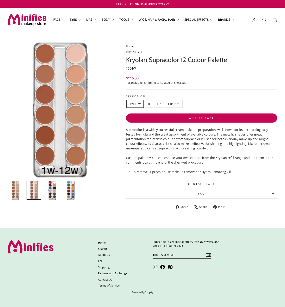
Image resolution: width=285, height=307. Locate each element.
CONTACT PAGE (201, 184)
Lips (89, 19)
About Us (104, 255)
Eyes (74, 19)
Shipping (150, 82)
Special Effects (196, 19)
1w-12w (135, 104)
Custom (174, 104)
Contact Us (105, 279)
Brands (224, 19)
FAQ (201, 193)
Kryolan (134, 52)
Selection (136, 96)
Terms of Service (109, 285)
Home (130, 46)
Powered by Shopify (142, 292)
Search (102, 249)
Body (106, 19)
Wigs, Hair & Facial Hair (157, 19)
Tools (124, 19)
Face (57, 19)
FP (159, 104)
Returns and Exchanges (113, 273)
